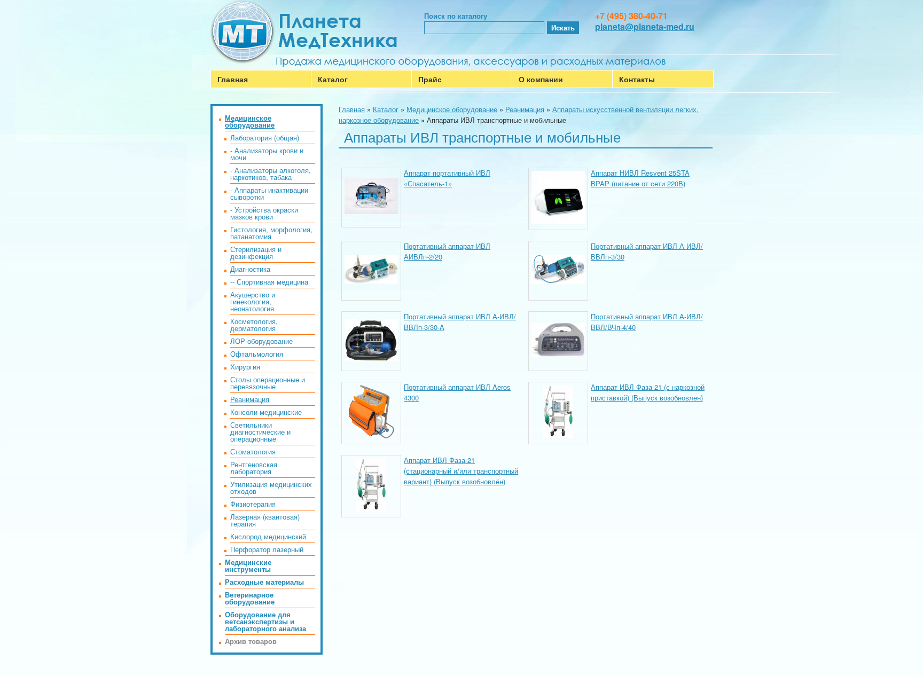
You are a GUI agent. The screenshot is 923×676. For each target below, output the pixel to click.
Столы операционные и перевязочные (267, 382)
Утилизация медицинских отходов (271, 487)
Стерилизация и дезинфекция (255, 252)
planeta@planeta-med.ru (644, 26)
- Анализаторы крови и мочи (266, 153)
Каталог (333, 79)
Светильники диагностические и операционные (260, 432)
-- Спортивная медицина (269, 282)
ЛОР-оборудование (261, 341)
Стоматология (253, 451)
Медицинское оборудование (451, 109)
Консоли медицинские (266, 412)
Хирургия (245, 366)
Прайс (430, 79)
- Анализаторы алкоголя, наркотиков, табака (270, 173)
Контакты (637, 79)
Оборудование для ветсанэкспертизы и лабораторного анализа (265, 621)
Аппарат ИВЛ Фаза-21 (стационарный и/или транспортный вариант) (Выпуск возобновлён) (461, 470)
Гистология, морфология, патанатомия (271, 232)
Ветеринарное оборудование (250, 598)
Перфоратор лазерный (266, 549)
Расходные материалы (264, 582)
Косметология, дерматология (254, 324)
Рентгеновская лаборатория (253, 467)
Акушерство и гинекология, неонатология (252, 301)
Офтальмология (256, 354)
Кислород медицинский (268, 536)
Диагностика (250, 269)
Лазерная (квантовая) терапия (265, 520)
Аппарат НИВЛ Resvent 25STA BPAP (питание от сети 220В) (640, 178)
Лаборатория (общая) (264, 137)
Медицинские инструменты (248, 565)
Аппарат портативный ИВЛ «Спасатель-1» (447, 178)
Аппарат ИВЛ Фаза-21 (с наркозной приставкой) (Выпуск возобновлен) (648, 392)
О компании (541, 79)
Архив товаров (251, 641)
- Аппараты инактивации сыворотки (269, 193)
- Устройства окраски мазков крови (264, 213)
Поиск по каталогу (455, 16)
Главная (232, 79)
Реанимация (524, 109)
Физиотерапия (253, 504)
